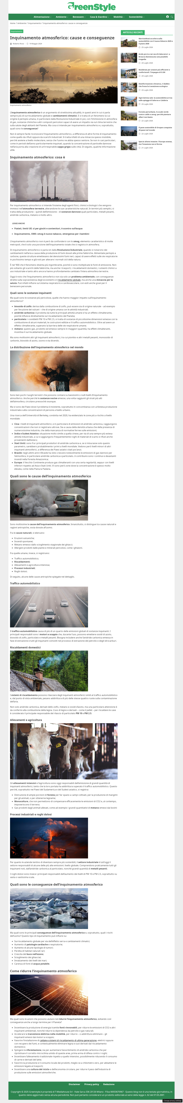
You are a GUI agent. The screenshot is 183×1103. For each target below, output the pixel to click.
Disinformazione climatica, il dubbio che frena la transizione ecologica (154, 85)
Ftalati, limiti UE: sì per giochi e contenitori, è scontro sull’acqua (48, 228)
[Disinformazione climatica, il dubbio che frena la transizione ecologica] (129, 87)
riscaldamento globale (69, 279)
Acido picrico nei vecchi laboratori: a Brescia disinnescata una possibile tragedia (154, 56)
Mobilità (118, 16)
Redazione (108, 1084)
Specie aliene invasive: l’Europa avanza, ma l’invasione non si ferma (155, 142)
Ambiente (61, 16)
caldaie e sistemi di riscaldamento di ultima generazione (68, 1040)
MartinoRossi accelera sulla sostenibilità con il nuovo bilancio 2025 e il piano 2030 (156, 41)
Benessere (78, 16)
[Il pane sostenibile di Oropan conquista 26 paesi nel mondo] (129, 131)
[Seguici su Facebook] (167, 16)
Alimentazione (41, 16)
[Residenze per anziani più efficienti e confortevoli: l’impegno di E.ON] (129, 73)
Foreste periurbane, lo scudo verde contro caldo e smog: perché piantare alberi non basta (155, 114)
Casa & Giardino (98, 16)
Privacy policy (91, 1084)
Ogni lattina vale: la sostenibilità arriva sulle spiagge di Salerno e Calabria (155, 99)
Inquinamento (16, 31)
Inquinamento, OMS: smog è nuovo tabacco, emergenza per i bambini (51, 233)
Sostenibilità (136, 16)
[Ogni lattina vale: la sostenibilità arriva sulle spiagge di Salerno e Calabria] (129, 101)
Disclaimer (74, 1084)
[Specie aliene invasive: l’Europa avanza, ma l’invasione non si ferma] (129, 145)
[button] (172, 16)
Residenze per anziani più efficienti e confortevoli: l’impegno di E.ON (154, 70)
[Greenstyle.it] (91, 6)
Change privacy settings (172, 1101)
